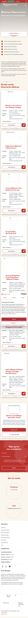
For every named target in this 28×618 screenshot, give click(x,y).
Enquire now (14, 429)
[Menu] (2, 5)
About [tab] (23, 297)
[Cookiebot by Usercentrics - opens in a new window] (21, 294)
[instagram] (9, 566)
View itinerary (11, 125)
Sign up (14, 467)
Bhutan (2, 8)
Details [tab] (14, 297)
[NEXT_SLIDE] (19, 96)
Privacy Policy (22, 461)
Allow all (14, 319)
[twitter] (6, 566)
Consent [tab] (5, 297)
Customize (13, 323)
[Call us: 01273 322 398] (26, 1)
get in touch (21, 74)
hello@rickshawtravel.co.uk (14, 508)
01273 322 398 (15, 434)
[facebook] (2, 566)
